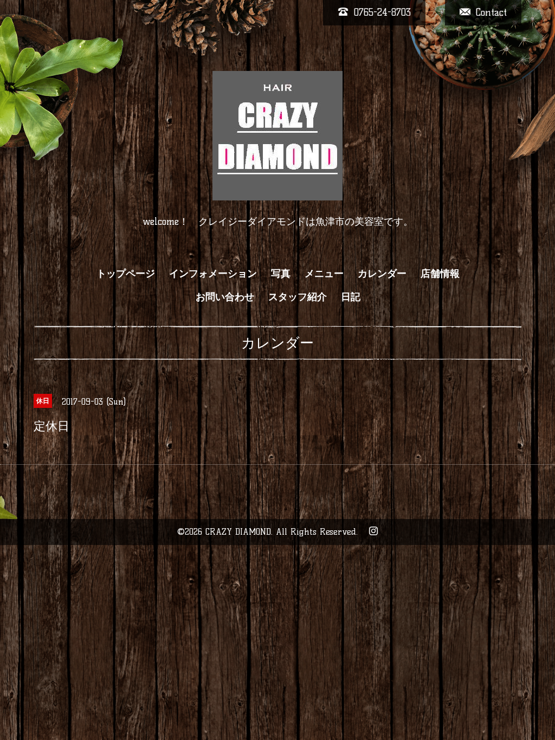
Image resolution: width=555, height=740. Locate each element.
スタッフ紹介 (297, 297)
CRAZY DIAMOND (238, 532)
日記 (350, 297)
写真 (281, 274)
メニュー (324, 274)
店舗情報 (440, 274)
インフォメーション (213, 274)
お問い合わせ (225, 297)
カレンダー (382, 274)
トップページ (125, 274)
